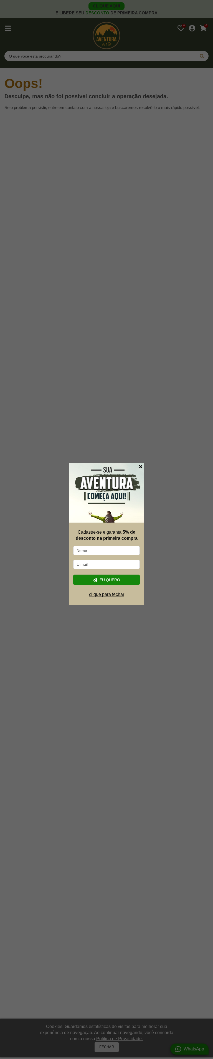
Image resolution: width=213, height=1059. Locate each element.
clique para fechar (106, 594)
